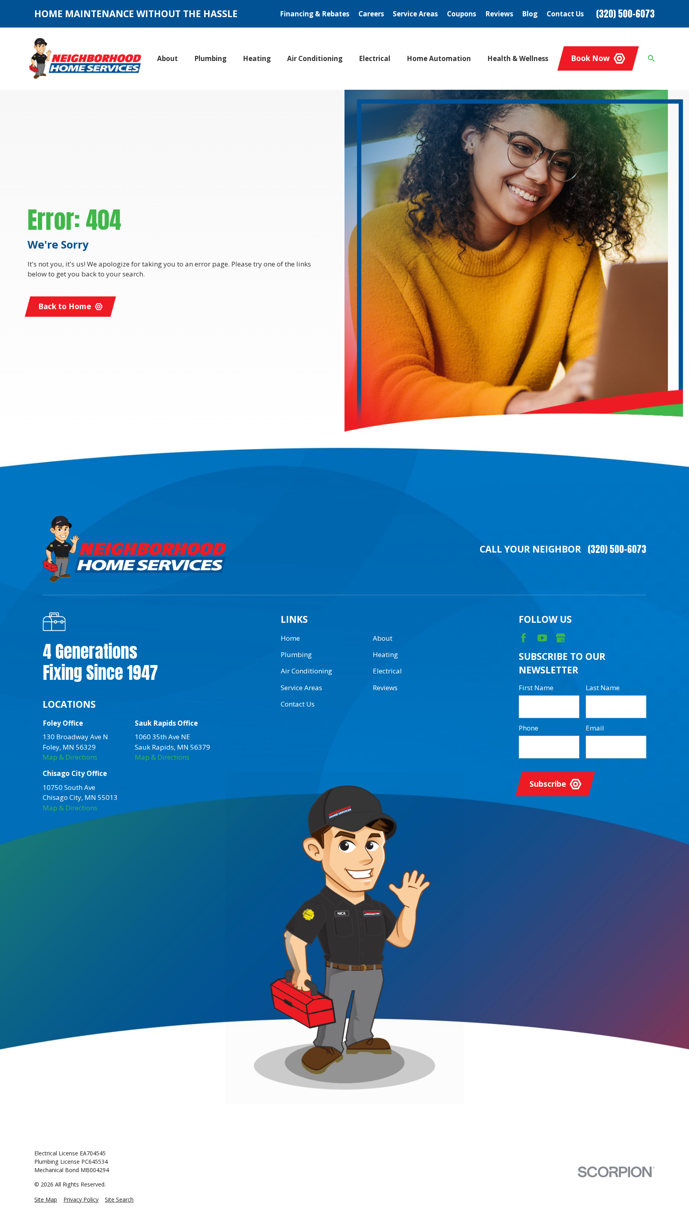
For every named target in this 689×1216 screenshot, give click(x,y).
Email (595, 728)
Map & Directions (70, 757)
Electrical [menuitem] (374, 58)
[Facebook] (523, 638)
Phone (528, 728)
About (382, 638)
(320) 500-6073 (625, 13)
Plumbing (296, 654)
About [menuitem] (167, 58)
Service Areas (415, 13)
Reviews (499, 13)
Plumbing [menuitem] (210, 58)
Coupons (461, 13)
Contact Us (565, 13)
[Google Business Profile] (560, 638)
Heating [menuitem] (257, 58)
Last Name (603, 688)
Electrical (387, 670)
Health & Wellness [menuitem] (517, 58)
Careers (371, 13)
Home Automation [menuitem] (439, 58)
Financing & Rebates (314, 13)
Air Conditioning (306, 670)
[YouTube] (542, 638)
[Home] (85, 58)
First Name (536, 688)
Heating (385, 654)
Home (290, 638)
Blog (529, 13)
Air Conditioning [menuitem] (315, 58)
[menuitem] (45, 1199)
